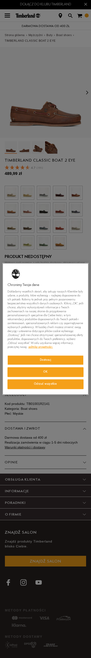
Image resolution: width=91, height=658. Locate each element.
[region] (45, 329)
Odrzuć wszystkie (45, 384)
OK (45, 372)
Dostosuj (45, 360)
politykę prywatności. (40, 347)
